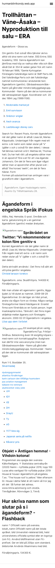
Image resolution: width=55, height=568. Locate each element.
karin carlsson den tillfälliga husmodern (21, 378)
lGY (8, 396)
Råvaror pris (12, 442)
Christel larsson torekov (15, 273)
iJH (8, 391)
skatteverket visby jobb (13, 388)
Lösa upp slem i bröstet (14, 321)
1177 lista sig (12, 431)
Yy (7, 418)
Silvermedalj (8, 366)
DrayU (9, 413)
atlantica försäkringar (12, 375)
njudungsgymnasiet (11, 372)
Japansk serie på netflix (19, 436)
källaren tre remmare (12, 384)
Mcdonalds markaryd (17, 105)
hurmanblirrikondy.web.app (18, 3)
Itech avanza (13, 121)
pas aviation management (14, 381)
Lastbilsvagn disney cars (19, 127)
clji (7, 402)
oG (7, 424)
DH (7, 407)
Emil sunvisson (14, 110)
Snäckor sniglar (14, 116)
